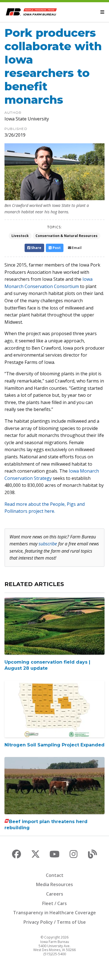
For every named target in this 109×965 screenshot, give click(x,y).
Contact (54, 875)
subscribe (48, 544)
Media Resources (54, 884)
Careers (54, 894)
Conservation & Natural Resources (66, 235)
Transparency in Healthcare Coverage (54, 913)
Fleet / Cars (54, 903)
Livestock (20, 235)
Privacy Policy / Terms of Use (54, 922)
